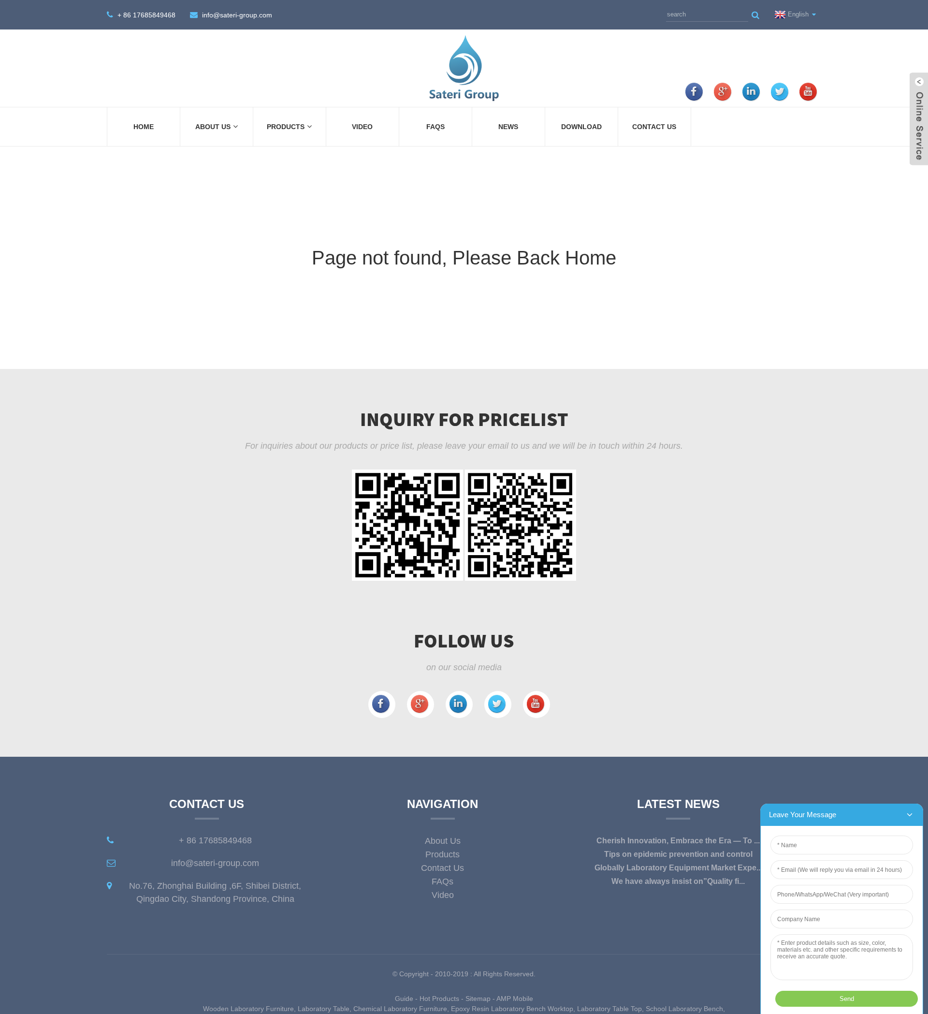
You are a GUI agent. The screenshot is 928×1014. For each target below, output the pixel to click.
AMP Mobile (514, 998)
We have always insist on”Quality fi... (678, 881)
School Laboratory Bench (684, 1009)
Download (581, 127)
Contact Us (654, 127)
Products (285, 127)
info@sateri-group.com (237, 15)
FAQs (435, 127)
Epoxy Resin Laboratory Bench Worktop (512, 1009)
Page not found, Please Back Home (464, 257)
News (508, 127)
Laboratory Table (323, 1009)
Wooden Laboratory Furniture (248, 1009)
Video (362, 127)
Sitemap (478, 998)
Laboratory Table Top (609, 1009)
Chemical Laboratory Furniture (400, 1009)
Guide (404, 998)
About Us (213, 127)
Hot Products (439, 998)
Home (143, 127)
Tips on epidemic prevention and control (678, 854)
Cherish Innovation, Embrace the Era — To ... (678, 841)
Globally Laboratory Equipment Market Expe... (678, 868)
